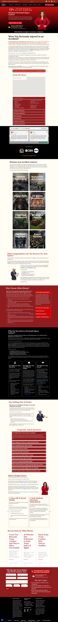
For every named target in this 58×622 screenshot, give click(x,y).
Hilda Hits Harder (29, 51)
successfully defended (39, 164)
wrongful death (19, 611)
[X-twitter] (30, 609)
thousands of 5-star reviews (15, 53)
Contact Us (35, 4)
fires (16, 609)
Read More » (11, 559)
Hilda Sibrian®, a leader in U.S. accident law (26, 491)
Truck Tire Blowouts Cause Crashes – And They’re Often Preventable (14, 541)
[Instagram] (27, 609)
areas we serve (27, 66)
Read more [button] (12, 139)
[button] (48, 136)
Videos (30, 4)
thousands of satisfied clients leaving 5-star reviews (19, 313)
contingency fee (25, 415)
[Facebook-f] (25, 609)
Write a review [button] (43, 128)
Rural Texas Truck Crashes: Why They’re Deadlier (43, 540)
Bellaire (32, 104)
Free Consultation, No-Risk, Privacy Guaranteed (41, 575)
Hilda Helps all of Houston (12, 323)
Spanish (32, 1)
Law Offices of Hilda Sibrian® (28, 265)
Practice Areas (17, 4)
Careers (39, 4)
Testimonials (25, 4)
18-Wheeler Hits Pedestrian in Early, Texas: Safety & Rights (29, 541)
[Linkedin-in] (25, 611)
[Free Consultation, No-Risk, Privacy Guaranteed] (33, 576)
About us (11, 4)
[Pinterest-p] (27, 611)
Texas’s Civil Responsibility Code (22, 484)
